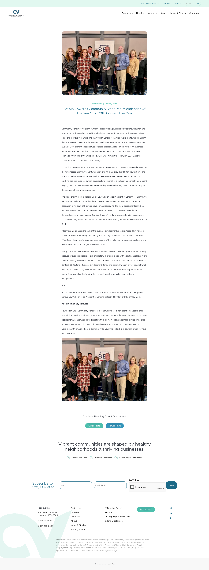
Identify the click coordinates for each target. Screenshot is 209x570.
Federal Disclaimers (113, 521)
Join (171, 485)
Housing (75, 512)
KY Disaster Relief (112, 508)
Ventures (75, 516)
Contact (177, 4)
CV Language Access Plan (117, 516)
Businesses (76, 508)
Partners (166, 4)
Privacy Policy (78, 529)
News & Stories (78, 525)
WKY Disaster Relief (150, 4)
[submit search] (199, 4)
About (74, 521)
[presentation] (147, 487)
